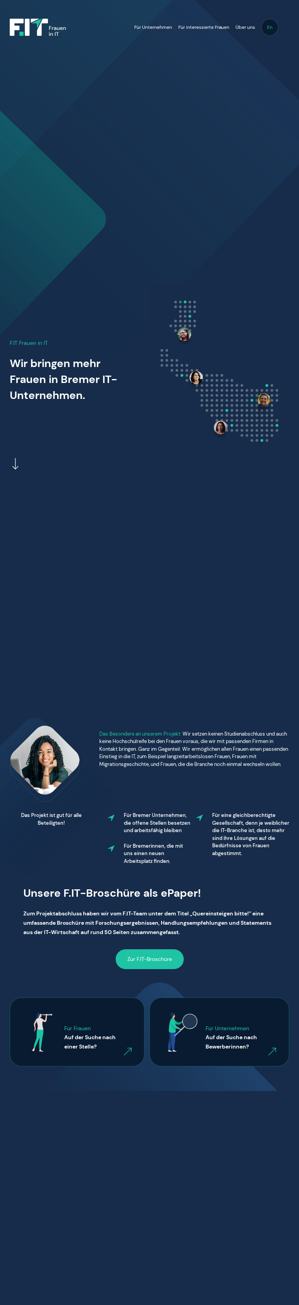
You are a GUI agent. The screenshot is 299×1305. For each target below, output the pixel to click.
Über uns (245, 27)
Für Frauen (77, 1028)
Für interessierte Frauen (203, 27)
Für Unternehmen (153, 27)
